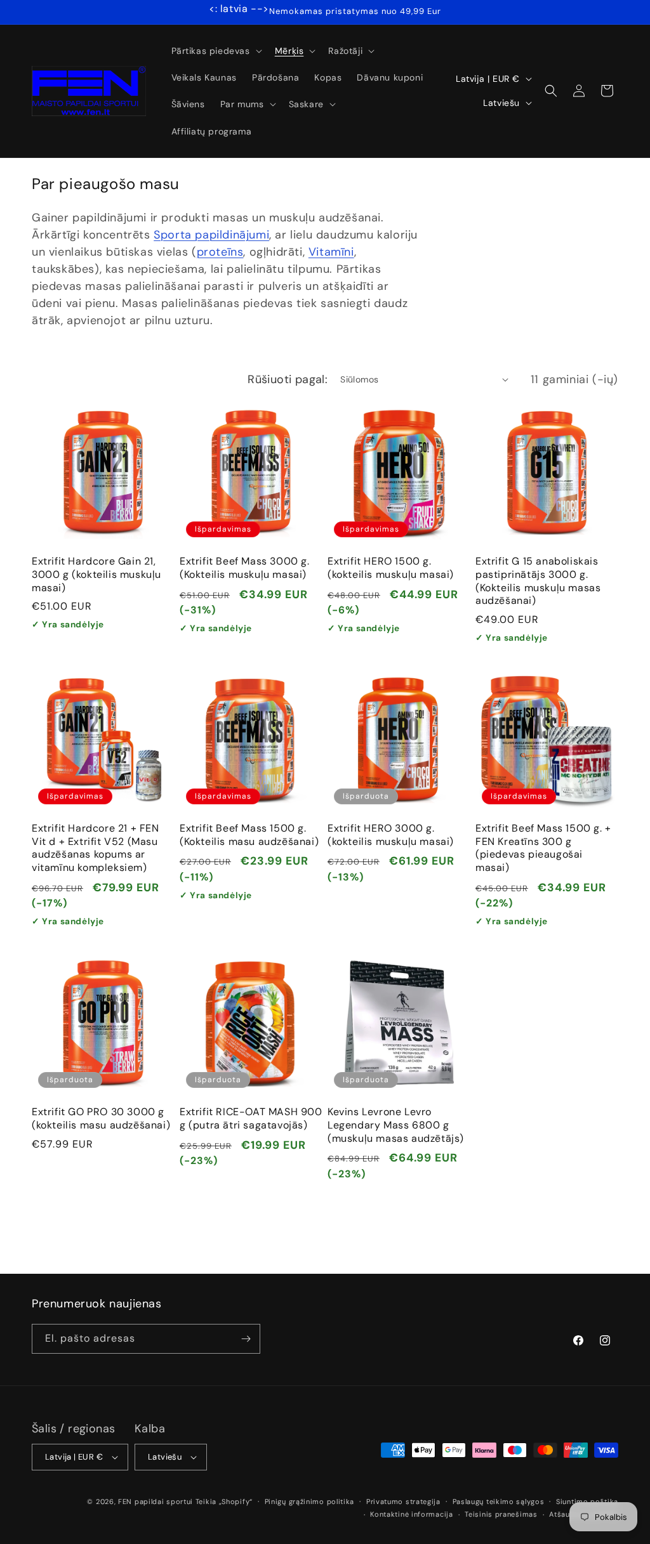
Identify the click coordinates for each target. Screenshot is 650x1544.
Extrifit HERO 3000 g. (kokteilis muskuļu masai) (391, 835)
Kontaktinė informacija (411, 1514)
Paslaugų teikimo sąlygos (499, 1501)
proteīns (220, 251)
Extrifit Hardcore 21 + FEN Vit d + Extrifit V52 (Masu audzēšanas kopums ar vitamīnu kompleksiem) (95, 848)
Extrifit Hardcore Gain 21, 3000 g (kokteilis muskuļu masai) (96, 574)
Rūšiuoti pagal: (288, 379)
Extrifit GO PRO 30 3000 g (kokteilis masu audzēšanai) (101, 1119)
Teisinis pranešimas (501, 1514)
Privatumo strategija (403, 1501)
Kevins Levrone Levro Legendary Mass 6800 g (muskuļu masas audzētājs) (396, 1125)
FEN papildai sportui (155, 1501)
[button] (215, 50)
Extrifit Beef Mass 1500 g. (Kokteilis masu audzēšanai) (249, 835)
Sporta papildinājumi (211, 234)
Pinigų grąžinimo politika (310, 1501)
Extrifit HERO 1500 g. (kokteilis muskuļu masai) (391, 568)
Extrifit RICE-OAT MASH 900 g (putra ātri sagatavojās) (251, 1119)
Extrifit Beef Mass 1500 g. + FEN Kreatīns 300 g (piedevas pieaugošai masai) (543, 848)
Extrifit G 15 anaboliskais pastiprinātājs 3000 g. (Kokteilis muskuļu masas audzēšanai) (537, 581)
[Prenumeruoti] (246, 1339)
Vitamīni (331, 251)
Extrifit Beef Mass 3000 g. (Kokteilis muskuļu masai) (245, 568)
